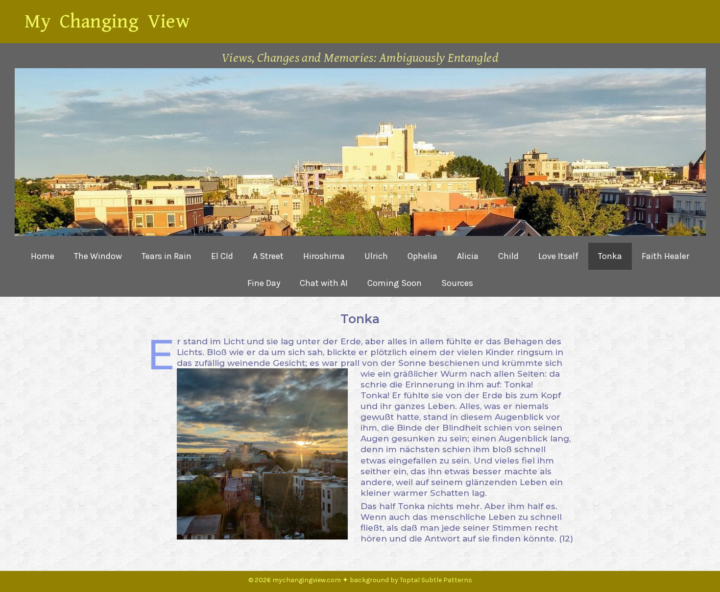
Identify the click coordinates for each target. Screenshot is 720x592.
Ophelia (422, 256)
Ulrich (376, 256)
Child (508, 256)
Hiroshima (324, 256)
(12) (566, 538)
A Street (268, 256)
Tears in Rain (167, 256)
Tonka (610, 256)
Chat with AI (324, 283)
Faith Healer (665, 256)
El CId (222, 256)
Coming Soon (394, 283)
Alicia (468, 256)
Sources (457, 283)
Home (42, 256)
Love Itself (558, 256)
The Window (98, 256)
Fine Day (263, 283)
